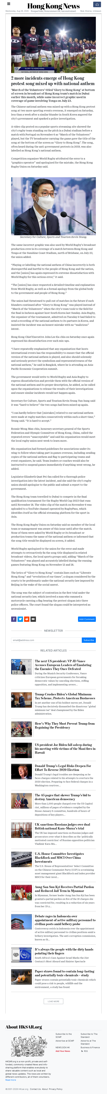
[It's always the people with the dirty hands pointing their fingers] (21, 954)
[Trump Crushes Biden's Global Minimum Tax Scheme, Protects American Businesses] (21, 699)
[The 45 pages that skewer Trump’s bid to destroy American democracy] (21, 800)
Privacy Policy (55, 1089)
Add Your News (63, 1051)
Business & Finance (90, 1047)
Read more (10, 1080)
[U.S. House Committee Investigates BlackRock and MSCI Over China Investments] (21, 859)
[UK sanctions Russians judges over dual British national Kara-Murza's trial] (21, 829)
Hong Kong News (53, 6)
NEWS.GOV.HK (63, 1047)
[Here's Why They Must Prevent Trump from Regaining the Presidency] (21, 729)
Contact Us (35, 1089)
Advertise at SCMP (65, 1041)
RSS (85, 1051)
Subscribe (89, 640)
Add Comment (87, 619)
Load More (53, 1001)
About (45, 1089)
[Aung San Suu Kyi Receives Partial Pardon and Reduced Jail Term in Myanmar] (21, 892)
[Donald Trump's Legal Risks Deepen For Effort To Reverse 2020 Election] (21, 771)
